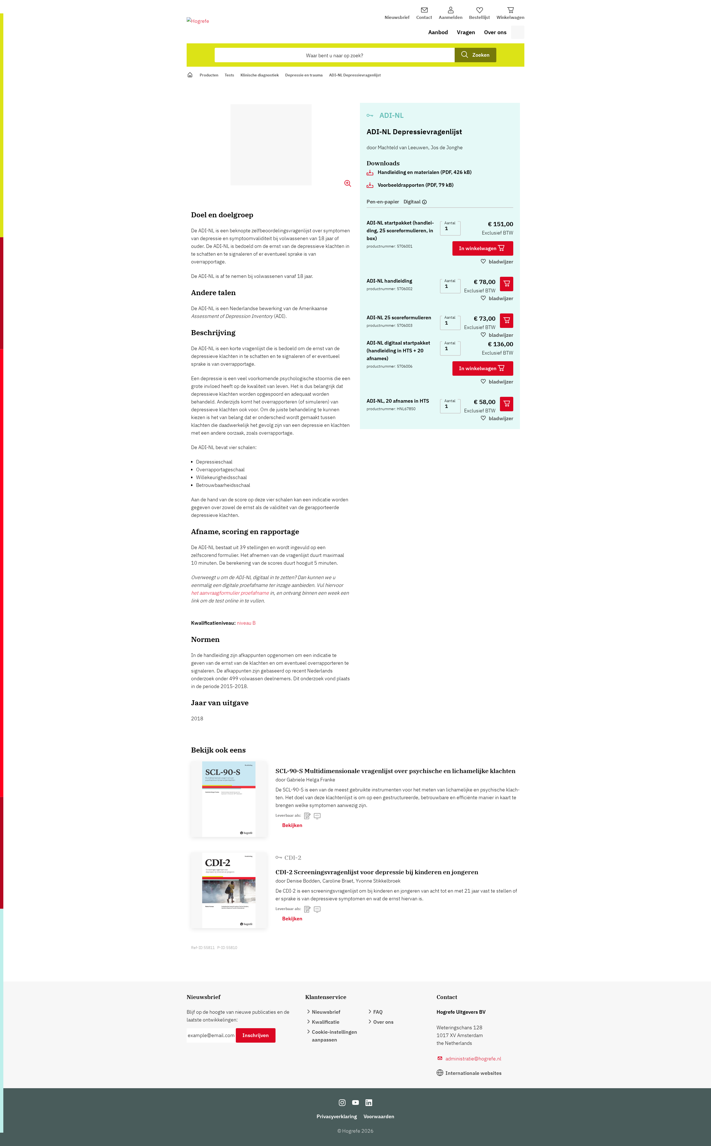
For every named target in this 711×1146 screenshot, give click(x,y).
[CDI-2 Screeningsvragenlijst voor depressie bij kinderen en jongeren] (229, 890)
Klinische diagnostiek (260, 75)
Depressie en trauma (304, 75)
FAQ (378, 1012)
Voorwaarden (379, 1116)
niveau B (246, 623)
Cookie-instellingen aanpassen (334, 1036)
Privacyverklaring (337, 1116)
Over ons (495, 32)
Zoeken (481, 55)
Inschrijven (255, 1035)
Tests (229, 75)
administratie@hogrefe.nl (473, 1058)
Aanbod (438, 32)
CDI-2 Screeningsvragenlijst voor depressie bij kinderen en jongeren (377, 872)
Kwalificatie (325, 1022)
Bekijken (292, 825)
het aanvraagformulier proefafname (230, 593)
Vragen (466, 32)
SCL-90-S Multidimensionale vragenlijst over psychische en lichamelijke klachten (395, 771)
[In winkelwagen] (506, 284)
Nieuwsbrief (397, 17)
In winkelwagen (478, 248)
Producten (209, 75)
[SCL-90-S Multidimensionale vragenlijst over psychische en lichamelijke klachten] (229, 799)
